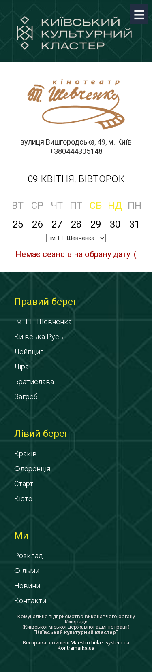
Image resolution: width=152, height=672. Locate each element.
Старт (23, 483)
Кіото (23, 498)
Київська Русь (38, 336)
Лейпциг (28, 351)
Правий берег (45, 301)
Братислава (34, 381)
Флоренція (32, 468)
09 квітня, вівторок (76, 179)
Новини (27, 585)
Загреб (26, 396)
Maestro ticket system (96, 643)
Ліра (21, 366)
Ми (21, 535)
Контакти (30, 600)
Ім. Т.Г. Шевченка (43, 321)
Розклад (28, 555)
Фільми (26, 570)
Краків (25, 453)
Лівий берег (41, 433)
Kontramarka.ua (76, 648)
